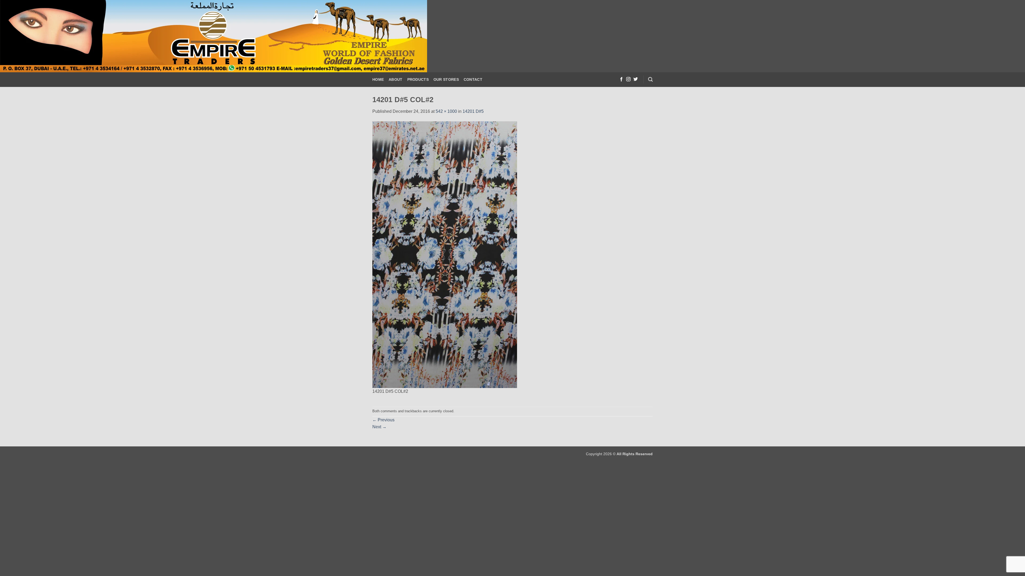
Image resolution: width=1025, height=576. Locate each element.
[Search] (650, 79)
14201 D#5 (473, 111)
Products (418, 79)
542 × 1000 (446, 111)
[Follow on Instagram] (628, 79)
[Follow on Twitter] (635, 79)
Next (379, 427)
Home (378, 79)
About (395, 79)
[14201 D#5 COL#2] (444, 254)
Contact (473, 79)
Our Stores (446, 79)
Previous (383, 420)
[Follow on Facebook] (621, 79)
